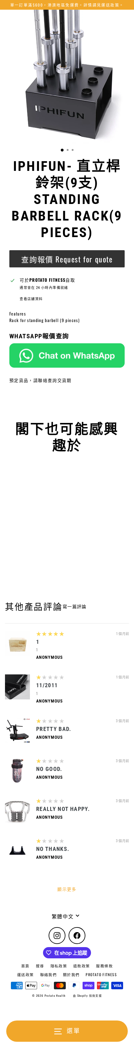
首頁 (25, 965)
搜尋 (40, 965)
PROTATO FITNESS (101, 974)
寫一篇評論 (75, 606)
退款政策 (81, 965)
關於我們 (71, 974)
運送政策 (25, 974)
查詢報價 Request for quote (66, 259)
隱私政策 (58, 965)
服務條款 (104, 965)
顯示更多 (66, 889)
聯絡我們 (48, 974)
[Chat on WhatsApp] (67, 355)
